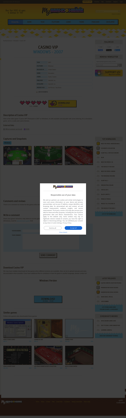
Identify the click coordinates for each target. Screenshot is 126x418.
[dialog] (63, 209)
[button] (63, 232)
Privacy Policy (67, 223)
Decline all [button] (52, 228)
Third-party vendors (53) (60, 210)
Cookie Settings (57, 223)
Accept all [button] (73, 228)
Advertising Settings (55, 221)
